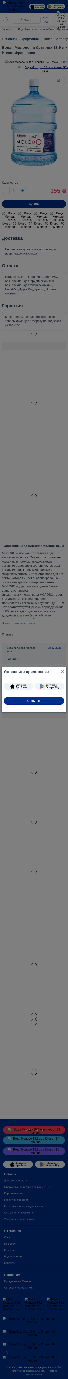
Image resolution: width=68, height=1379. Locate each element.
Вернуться (34, 700)
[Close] (62, 671)
